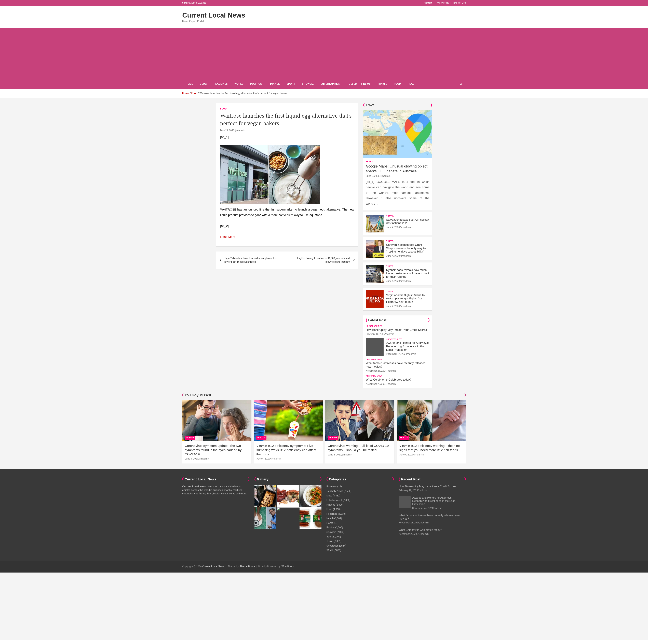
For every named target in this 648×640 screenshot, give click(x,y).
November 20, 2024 (376, 384)
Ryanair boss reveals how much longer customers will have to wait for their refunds (407, 273)
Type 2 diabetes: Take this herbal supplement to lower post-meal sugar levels (250, 260)
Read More (227, 237)
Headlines (220, 83)
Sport (291, 83)
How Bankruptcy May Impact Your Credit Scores (397, 329)
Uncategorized (374, 326)
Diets (329, 495)
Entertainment (331, 83)
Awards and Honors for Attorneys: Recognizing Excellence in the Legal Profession (407, 346)
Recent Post (411, 479)
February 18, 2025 (375, 334)
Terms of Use (459, 3)
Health (412, 83)
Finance (274, 83)
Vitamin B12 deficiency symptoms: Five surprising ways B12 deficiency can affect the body (286, 450)
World (239, 83)
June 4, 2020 (393, 227)
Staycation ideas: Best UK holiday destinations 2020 (407, 221)
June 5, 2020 (373, 176)
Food (397, 83)
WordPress (287, 566)
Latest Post (377, 320)
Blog (203, 83)
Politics (256, 83)
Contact (428, 3)
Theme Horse (247, 566)
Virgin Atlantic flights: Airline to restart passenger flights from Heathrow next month (405, 299)
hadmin (390, 334)
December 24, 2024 (396, 354)
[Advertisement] (324, 53)
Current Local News (213, 15)
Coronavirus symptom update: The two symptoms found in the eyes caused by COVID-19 (213, 450)
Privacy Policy (442, 3)
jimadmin (240, 130)
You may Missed (198, 395)
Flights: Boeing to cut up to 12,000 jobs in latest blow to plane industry (323, 260)
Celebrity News (360, 83)
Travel (382, 83)
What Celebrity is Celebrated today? (388, 379)
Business (332, 486)
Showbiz (308, 83)
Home (189, 83)
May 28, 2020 (227, 130)
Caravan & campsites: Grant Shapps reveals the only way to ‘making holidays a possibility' (406, 248)
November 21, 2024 (376, 370)
